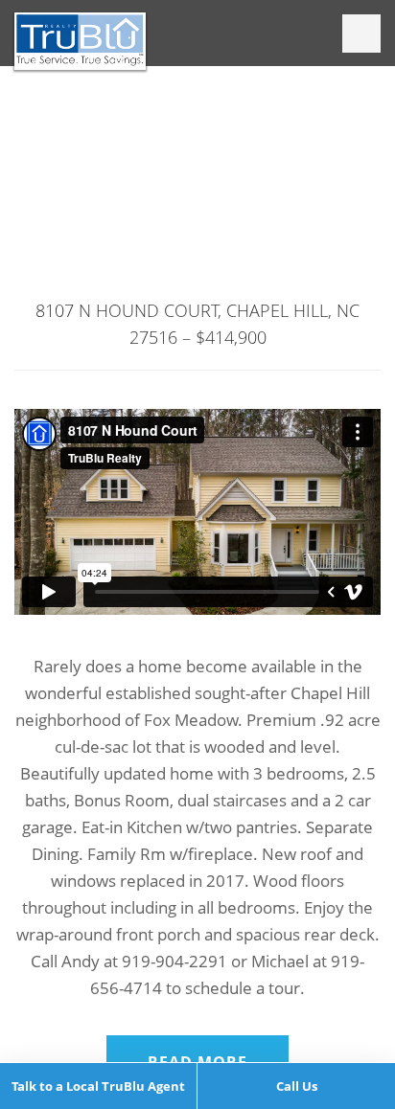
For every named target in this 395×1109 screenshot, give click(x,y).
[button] (361, 33)
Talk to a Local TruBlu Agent (98, 1086)
